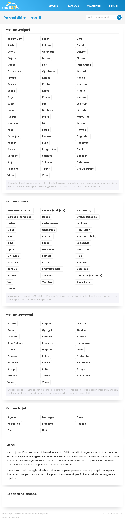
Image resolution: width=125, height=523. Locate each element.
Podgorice (13, 423)
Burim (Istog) (85, 210)
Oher (80, 349)
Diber (10, 330)
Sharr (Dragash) (52, 269)
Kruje (10, 97)
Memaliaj (13, 123)
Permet (81, 129)
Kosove (73, 5)
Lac (44, 103)
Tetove (46, 375)
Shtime (11, 275)
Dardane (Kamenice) (20, 217)
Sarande (12, 155)
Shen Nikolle (84, 362)
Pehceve (12, 356)
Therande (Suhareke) (89, 275)
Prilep (45, 356)
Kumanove (83, 343)
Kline (10, 243)
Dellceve (82, 323)
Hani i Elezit (83, 230)
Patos (11, 129)
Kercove (47, 336)
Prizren (46, 262)
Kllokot (46, 243)
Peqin (45, 129)
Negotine (47, 349)
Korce (45, 90)
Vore (45, 175)
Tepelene (13, 168)
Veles (10, 382)
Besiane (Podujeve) (53, 210)
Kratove (82, 336)
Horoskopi (7, 513)
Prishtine (12, 262)
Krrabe (46, 84)
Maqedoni (94, 5)
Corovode (48, 51)
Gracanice (48, 230)
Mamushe (83, 249)
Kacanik (47, 236)
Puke (45, 142)
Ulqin (45, 430)
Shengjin (82, 155)
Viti (9, 282)
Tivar (10, 430)
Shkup (11, 369)
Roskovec (83, 142)
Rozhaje (82, 423)
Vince (45, 382)
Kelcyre (11, 84)
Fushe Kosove (50, 223)
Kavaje (81, 77)
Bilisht (11, 45)
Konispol (82, 84)
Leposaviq (83, 243)
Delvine (81, 51)
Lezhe (10, 110)
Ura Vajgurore (85, 168)
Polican (11, 142)
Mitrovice (13, 256)
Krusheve (47, 343)
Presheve (47, 423)
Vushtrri (47, 282)
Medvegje (48, 417)
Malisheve (48, 249)
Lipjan (11, 249)
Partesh (47, 256)
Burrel (80, 45)
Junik (10, 236)
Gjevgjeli (47, 330)
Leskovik (82, 103)
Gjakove (82, 223)
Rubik (80, 149)
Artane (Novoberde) (19, 210)
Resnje (46, 362)
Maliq (45, 116)
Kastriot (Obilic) (87, 236)
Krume (46, 97)
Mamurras (83, 116)
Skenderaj (48, 275)
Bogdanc (47, 323)
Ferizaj (11, 223)
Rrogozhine (49, 149)
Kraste (81, 90)
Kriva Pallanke (15, 343)
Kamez (46, 77)
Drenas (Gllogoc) (87, 217)
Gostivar (82, 330)
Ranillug (12, 269)
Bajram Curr (14, 38)
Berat (80, 38)
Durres (46, 58)
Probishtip (83, 356)
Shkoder (47, 162)
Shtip (45, 369)
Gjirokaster (49, 71)
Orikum (81, 123)
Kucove (81, 97)
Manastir (12, 349)
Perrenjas (13, 136)
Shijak (11, 162)
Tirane (46, 168)
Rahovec (82, 262)
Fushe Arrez (84, 64)
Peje (79, 256)
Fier (44, 64)
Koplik (11, 90)
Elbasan (81, 58)
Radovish (13, 362)
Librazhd (82, 110)
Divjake (11, 58)
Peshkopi (47, 136)
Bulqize (46, 45)
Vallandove (84, 375)
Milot (45, 123)
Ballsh (45, 38)
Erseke (11, 64)
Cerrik (11, 51)
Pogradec (83, 136)
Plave (80, 417)
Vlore (10, 175)
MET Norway (13, 517)
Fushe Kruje (14, 71)
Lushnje (11, 116)
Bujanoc (12, 417)
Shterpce (82, 269)
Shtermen (83, 162)
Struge (81, 369)
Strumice (12, 375)
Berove (11, 323)
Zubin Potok (84, 282)
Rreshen (12, 149)
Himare (11, 77)
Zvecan (11, 288)
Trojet (113, 5)
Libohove (47, 110)
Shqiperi (54, 5)
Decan (46, 217)
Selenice (47, 155)
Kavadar (12, 336)
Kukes (10, 103)
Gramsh (82, 71)
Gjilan (10, 230)
